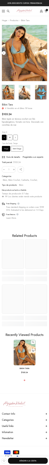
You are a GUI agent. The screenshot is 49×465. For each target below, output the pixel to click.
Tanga (6, 148)
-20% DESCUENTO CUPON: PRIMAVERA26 (24, 3)
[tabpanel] (24, 358)
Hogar (4, 20)
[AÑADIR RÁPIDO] (33, 351)
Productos (14, 20)
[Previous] (4, 53)
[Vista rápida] (33, 342)
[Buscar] (8, 11)
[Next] (45, 53)
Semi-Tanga (17, 148)
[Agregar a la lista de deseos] (4, 461)
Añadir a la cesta (27, 461)
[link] (13, 273)
